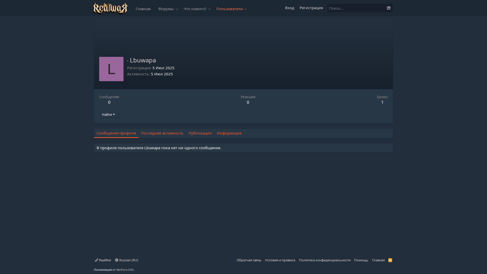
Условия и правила (280, 260)
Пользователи (229, 8)
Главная (143, 8)
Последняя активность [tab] (162, 132)
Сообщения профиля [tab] (116, 132)
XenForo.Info (125, 269)
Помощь (361, 260)
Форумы (166, 8)
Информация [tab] (229, 132)
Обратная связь (249, 260)
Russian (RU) (128, 260)
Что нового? (195, 8)
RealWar (104, 260)
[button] (177, 8)
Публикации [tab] (200, 132)
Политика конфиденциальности (325, 260)
